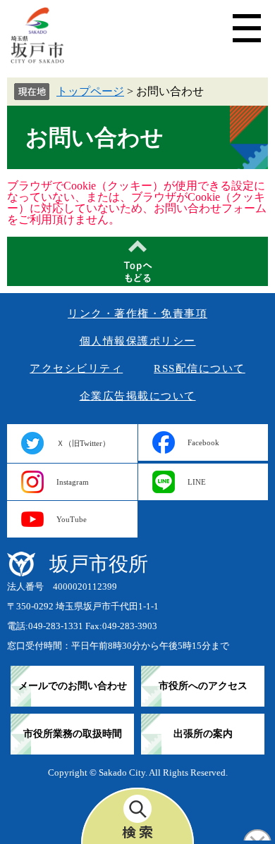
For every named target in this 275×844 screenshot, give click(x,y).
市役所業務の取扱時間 (72, 733)
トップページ (90, 91)
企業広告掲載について (138, 396)
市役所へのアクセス (203, 686)
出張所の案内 (203, 733)
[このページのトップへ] (137, 261)
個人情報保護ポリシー (138, 341)
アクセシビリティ (76, 368)
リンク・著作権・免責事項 (137, 313)
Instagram (72, 482)
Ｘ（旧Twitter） (83, 443)
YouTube (71, 519)
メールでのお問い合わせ (72, 686)
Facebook (203, 442)
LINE (197, 482)
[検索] (137, 816)
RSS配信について (199, 368)
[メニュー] (246, 28)
